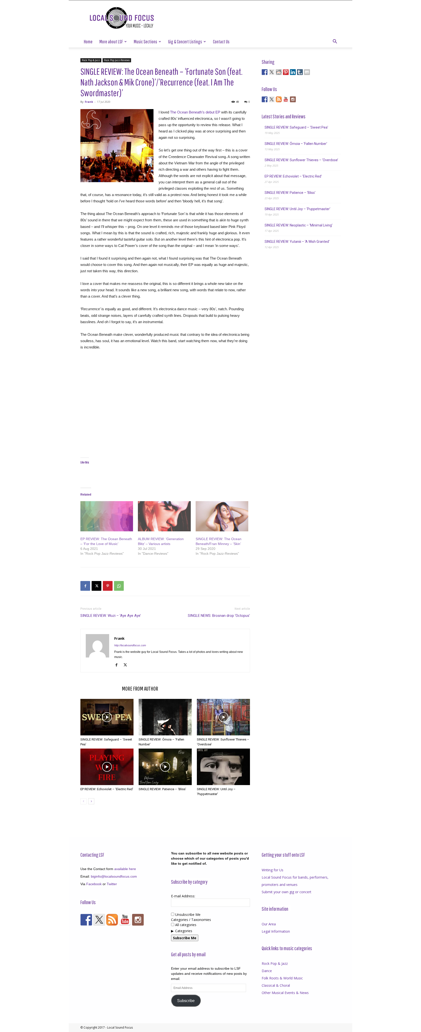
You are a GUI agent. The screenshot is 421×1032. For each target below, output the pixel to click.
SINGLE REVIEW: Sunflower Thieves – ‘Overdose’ (301, 160)
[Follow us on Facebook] (265, 99)
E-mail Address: (183, 896)
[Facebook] (85, 586)
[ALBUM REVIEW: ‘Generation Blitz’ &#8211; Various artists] (164, 516)
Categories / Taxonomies (191, 919)
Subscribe (186, 1001)
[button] (335, 42)
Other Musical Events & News (285, 992)
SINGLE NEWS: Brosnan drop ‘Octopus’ (219, 615)
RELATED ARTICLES (99, 688)
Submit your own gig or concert (286, 892)
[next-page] (91, 801)
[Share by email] (307, 72)
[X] (96, 586)
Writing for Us (272, 870)
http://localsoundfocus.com (130, 645)
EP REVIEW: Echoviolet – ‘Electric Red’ (106, 789)
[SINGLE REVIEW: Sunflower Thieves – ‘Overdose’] (223, 717)
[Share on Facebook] (265, 72)
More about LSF (111, 41)
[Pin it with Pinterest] (286, 72)
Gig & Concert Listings (185, 41)
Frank (89, 101)
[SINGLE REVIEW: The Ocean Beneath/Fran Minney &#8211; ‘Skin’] (222, 516)
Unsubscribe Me (187, 914)
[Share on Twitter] (272, 72)
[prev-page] (83, 801)
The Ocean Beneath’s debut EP (195, 112)
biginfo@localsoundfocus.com (114, 876)
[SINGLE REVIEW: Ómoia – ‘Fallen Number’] (165, 717)
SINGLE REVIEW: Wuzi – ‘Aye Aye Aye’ (110, 615)
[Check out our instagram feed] (293, 99)
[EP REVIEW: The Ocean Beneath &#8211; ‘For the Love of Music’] (106, 516)
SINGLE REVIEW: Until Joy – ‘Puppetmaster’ (297, 209)
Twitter (112, 884)
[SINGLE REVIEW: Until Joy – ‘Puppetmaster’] (223, 767)
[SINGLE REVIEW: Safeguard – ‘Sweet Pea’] (107, 717)
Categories (183, 931)
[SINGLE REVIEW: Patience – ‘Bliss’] (165, 767)
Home (88, 41)
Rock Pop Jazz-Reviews (117, 60)
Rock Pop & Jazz (91, 60)
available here (125, 869)
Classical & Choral (276, 985)
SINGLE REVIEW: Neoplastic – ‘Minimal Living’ (299, 225)
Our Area (269, 924)
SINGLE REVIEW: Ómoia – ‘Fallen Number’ (296, 144)
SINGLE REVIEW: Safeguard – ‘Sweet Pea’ (296, 127)
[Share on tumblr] (300, 72)
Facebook (94, 884)
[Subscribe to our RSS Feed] (279, 99)
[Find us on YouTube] (286, 99)
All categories (185, 924)
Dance (267, 970)
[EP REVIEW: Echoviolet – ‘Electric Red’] (107, 767)
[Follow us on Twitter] (272, 99)
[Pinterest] (108, 586)
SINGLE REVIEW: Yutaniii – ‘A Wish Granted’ (297, 242)
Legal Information (276, 931)
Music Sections (145, 41)
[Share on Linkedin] (293, 72)
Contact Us (221, 41)
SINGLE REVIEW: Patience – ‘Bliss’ (162, 789)
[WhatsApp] (119, 586)
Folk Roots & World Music (282, 978)
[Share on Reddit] (279, 72)
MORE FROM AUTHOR (140, 688)
